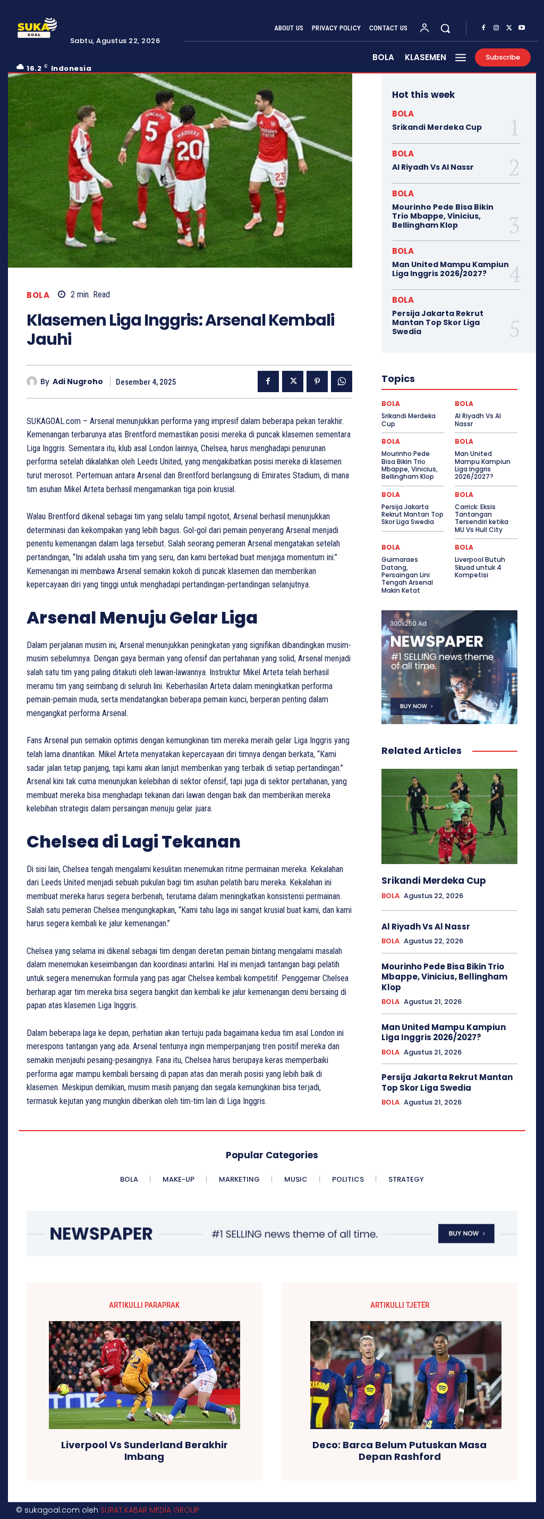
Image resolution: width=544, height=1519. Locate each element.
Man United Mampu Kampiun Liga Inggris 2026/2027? (450, 269)
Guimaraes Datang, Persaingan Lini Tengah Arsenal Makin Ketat (407, 575)
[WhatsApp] (341, 381)
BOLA (38, 295)
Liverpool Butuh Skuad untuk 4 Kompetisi (480, 567)
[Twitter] (509, 28)
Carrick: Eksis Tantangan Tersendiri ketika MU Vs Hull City (481, 518)
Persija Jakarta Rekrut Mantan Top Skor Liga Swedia (437, 322)
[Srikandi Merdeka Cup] (449, 816)
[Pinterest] (317, 381)
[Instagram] (496, 28)
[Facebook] (483, 28)
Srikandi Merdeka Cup (437, 127)
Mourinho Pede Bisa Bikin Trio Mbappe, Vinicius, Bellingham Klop (443, 216)
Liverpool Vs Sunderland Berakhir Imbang (144, 1450)
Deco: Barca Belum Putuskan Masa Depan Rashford (399, 1450)
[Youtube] (521, 28)
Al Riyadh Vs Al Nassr (433, 167)
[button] (445, 28)
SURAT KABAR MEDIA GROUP (149, 1510)
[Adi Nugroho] (33, 381)
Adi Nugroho (78, 381)
